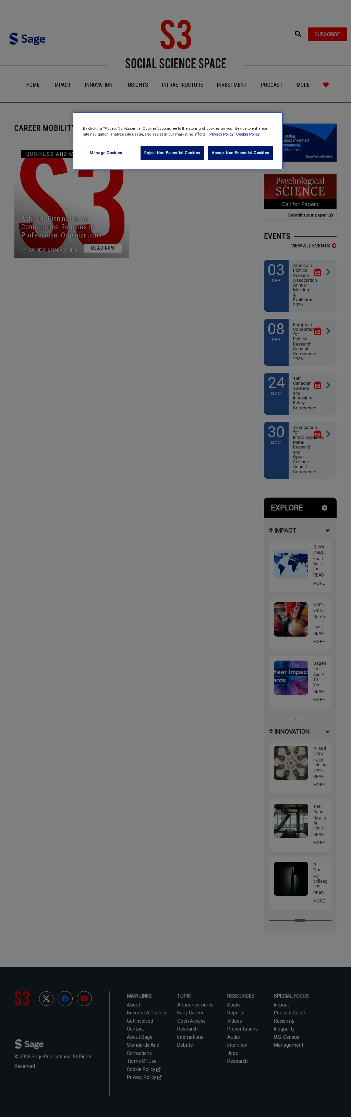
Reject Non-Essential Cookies (172, 152)
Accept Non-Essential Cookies (240, 152)
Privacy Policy (221, 134)
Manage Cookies (106, 152)
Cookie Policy (247, 134)
